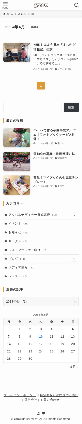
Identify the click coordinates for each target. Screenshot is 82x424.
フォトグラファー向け (28, 250)
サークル (18, 241)
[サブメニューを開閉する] (74, 215)
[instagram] (38, 413)
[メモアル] (41, 5)
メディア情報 (22, 267)
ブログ (17, 258)
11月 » (74, 366)
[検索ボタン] (77, 5)
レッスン (18, 276)
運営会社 (30, 399)
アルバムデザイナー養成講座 (33, 214)
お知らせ (18, 232)
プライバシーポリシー (20, 395)
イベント (18, 223)
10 (41, 336)
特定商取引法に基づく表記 (59, 395)
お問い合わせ (50, 399)
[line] (44, 413)
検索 (71, 107)
